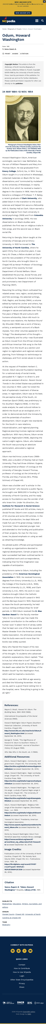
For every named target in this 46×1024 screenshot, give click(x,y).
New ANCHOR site (23, 13)
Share (15, 54)
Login (22, 976)
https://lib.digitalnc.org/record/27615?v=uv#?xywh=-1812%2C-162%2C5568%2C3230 (20, 866)
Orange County (8, 914)
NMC (29, 1014)
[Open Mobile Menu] (36, 21)
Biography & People (14, 29)
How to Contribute (22, 968)
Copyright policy (29, 1012)
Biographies (7, 904)
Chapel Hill (20, 914)
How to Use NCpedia (22, 972)
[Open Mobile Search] (42, 21)
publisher (19, 83)
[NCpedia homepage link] (8, 19)
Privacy (22, 983)
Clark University (29, 198)
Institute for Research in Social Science (21, 506)
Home (4, 29)
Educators (17, 904)
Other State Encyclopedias (21, 980)
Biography (6, 925)
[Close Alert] (44, 1)
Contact (22, 965)
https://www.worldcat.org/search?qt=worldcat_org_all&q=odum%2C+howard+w (22, 842)
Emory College (9, 171)
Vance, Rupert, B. (10, 49)
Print (7, 54)
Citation (24, 54)
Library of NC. (30, 890)
